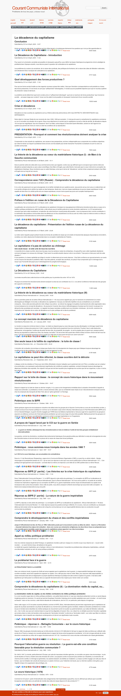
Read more (66, 51)
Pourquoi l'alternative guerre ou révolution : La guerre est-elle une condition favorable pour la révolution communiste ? (56, 645)
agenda (13, 27)
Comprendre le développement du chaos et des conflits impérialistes (52, 517)
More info (56, 694)
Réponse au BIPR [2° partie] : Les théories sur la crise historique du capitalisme (58, 471)
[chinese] (69, 23)
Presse (72, 27)
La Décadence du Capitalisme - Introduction (38, 55)
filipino (60, 23)
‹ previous (22, 689)
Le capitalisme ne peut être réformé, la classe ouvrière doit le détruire (52, 357)
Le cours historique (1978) (29, 671)
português (91, 20)
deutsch (32, 20)
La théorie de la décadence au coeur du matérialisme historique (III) (51, 292)
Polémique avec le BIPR (27, 400)
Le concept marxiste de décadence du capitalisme (41, 319)
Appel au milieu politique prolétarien (34, 535)
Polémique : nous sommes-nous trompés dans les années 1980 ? (50, 447)
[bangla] (77, 23)
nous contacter (23, 27)
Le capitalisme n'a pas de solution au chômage (40, 245)
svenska (50, 20)
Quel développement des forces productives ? (39, 79)
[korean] (41, 23)
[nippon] (50, 23)
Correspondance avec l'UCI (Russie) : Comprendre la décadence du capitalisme (57, 180)
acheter (78, 27)
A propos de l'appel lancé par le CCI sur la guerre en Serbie (46, 422)
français (22, 20)
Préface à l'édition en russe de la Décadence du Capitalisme (47, 200)
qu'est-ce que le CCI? (37, 27)
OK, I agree (99, 692)
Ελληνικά (102, 20)
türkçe (69, 20)
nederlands (78, 20)
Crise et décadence (25, 105)
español (60, 20)
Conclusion (21, 41)
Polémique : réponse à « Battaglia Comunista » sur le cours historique (52, 624)
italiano (41, 20)
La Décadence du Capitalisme (30, 270)
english (13, 20)
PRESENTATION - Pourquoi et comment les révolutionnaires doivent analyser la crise (60, 134)
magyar (90, 23)
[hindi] (22, 23)
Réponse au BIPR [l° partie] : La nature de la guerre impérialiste (49, 495)
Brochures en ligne (52, 27)
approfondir (65, 27)
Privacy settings (60, 689)
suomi (101, 23)
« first (16, 689)
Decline (106, 692)
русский (13, 23)
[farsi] (31, 23)
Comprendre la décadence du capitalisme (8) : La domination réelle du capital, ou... (59, 586)
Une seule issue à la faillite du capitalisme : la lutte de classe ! (48, 341)
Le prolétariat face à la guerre (30, 560)
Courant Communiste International (40, 8)
